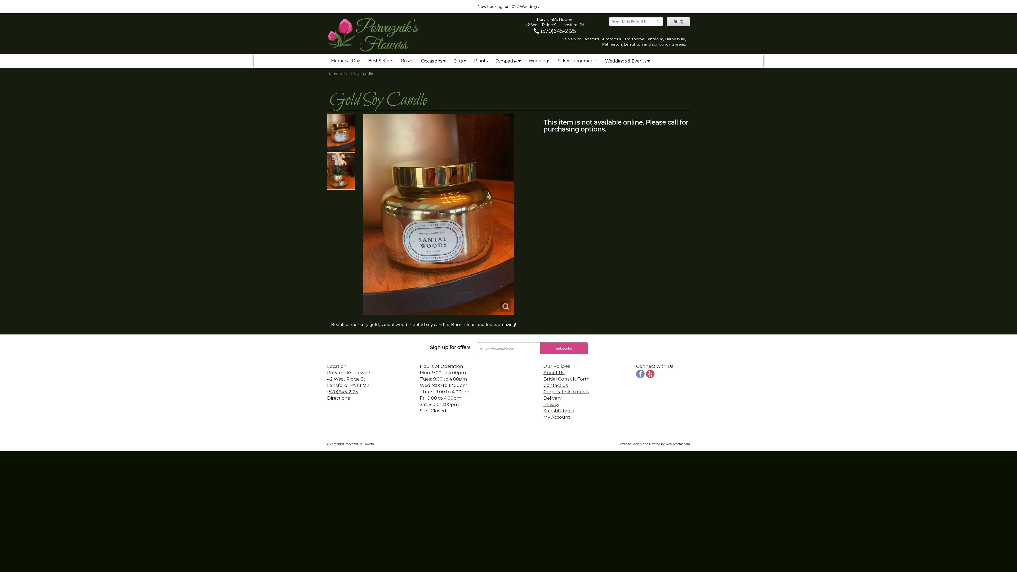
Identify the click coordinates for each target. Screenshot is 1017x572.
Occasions (431, 61)
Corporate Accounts (566, 391)
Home (332, 74)
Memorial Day (345, 60)
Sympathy (506, 61)
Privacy (551, 404)
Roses (407, 60)
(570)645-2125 (557, 31)
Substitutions (558, 410)
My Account (556, 417)
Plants (481, 60)
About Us (554, 372)
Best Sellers (380, 60)
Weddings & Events (625, 61)
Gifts (458, 61)
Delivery (552, 398)
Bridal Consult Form (566, 379)
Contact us (555, 385)
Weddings (539, 60)
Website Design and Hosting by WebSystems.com (655, 444)
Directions (338, 398)
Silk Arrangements (577, 60)
